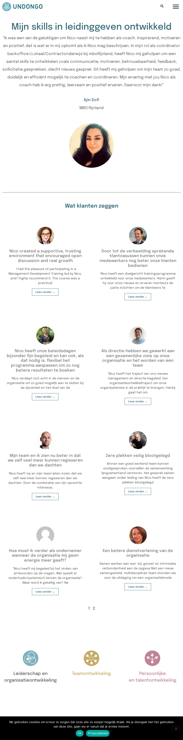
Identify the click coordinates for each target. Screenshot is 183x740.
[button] (162, 6)
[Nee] (176, 728)
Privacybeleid (97, 733)
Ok (80, 733)
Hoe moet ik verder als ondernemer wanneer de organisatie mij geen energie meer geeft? (45, 555)
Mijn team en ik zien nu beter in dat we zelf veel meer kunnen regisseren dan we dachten (45, 460)
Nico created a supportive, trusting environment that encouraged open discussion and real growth (45, 256)
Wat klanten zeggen (91, 206)
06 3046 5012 (20, 709)
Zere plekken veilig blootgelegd (138, 456)
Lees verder (43, 292)
